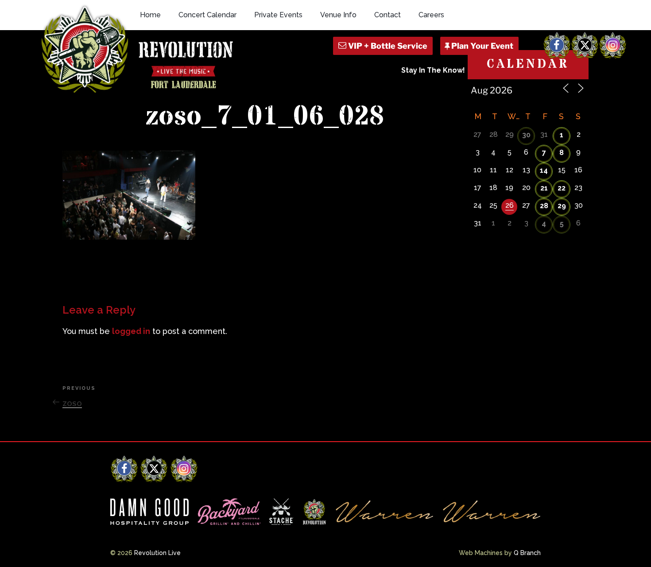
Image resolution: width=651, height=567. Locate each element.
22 (562, 188)
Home (150, 15)
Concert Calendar (207, 15)
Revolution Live (157, 552)
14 (544, 170)
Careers (431, 15)
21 (544, 188)
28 (544, 206)
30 (526, 135)
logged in (131, 331)
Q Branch (527, 552)
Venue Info (338, 15)
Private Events (278, 15)
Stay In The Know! (433, 70)
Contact (387, 15)
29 (562, 206)
